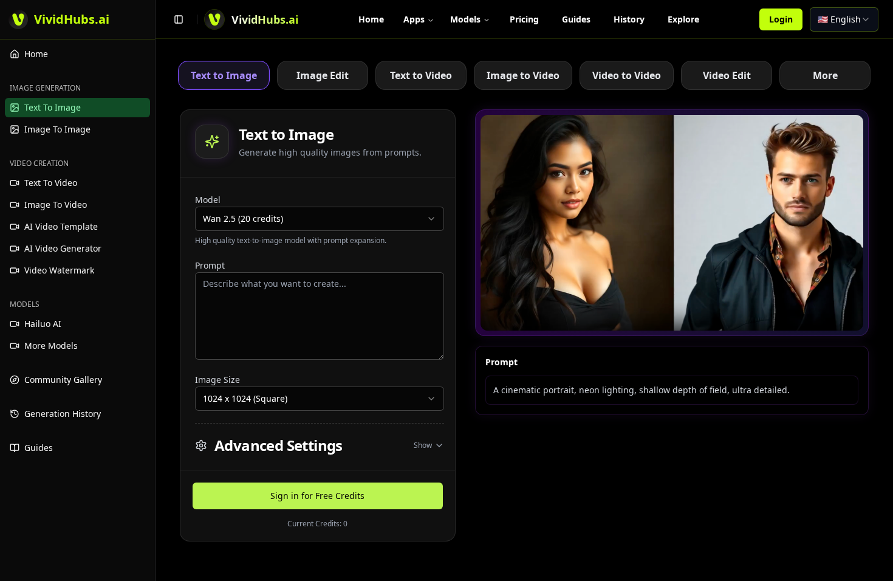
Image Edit (322, 75)
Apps (414, 19)
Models (465, 19)
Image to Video (523, 75)
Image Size (217, 379)
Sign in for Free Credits (317, 495)
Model (208, 199)
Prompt (210, 265)
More (825, 75)
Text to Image (224, 75)
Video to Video (626, 75)
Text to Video (421, 75)
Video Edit (727, 75)
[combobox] (844, 19)
